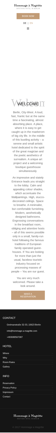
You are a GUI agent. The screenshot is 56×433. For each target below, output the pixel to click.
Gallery (6, 367)
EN (31, 23)
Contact (6, 396)
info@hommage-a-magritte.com (22, 331)
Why (5, 358)
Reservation (8, 383)
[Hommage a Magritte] (28, 6)
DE (24, 23)
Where (6, 353)
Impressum (8, 392)
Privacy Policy (9, 388)
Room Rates (9, 362)
